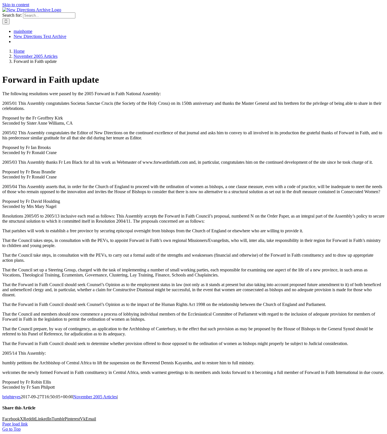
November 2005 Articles (95, 396)
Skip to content (15, 4)
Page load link (15, 424)
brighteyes (11, 396)
